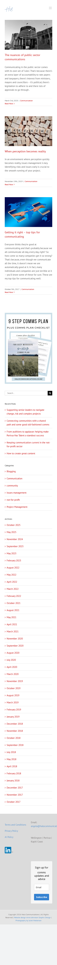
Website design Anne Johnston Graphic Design (32, 917)
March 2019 (13, 702)
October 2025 (13, 525)
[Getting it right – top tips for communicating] (28, 212)
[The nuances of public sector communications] (28, 35)
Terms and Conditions (15, 824)
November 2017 (15, 794)
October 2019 (13, 688)
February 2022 (14, 595)
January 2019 (13, 716)
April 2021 (12, 624)
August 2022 (13, 567)
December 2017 (15, 787)
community (12, 485)
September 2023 (15, 546)
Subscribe (41, 897)
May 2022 (11, 574)
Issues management (16, 492)
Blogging (11, 471)
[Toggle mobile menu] (50, 8)
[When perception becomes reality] (28, 131)
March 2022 (13, 588)
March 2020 (13, 674)
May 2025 (11, 532)
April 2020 (12, 666)
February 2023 (14, 560)
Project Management (17, 506)
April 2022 (12, 581)
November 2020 (15, 638)
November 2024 (15, 539)
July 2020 (11, 659)
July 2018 (11, 752)
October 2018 (13, 737)
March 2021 (13, 631)
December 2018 (15, 723)
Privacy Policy (11, 830)
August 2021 (13, 610)
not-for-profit (13, 499)
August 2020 (13, 652)
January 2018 (13, 780)
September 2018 (15, 745)
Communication (26, 100)
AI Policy (9, 837)
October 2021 (13, 603)
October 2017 (13, 801)
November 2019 (15, 681)
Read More (9, 103)
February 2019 (14, 709)
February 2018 (14, 773)
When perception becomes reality (25, 151)
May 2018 (11, 759)
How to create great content (21, 453)
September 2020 (15, 645)
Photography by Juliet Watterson (28, 920)
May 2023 (11, 553)
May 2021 (11, 617)
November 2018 (15, 730)
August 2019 (13, 695)
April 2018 (12, 766)
